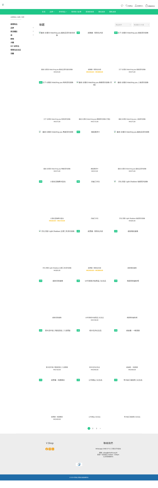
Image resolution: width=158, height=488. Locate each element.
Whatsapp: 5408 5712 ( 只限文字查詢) (108, 449)
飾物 (12, 39)
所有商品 (62, 12)
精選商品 (14, 24)
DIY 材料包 (15, 46)
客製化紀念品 (16, 50)
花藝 (12, 53)
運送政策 (101, 12)
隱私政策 (112, 12)
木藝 (12, 42)
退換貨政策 (90, 12)
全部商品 (13, 17)
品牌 (51, 12)
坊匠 (22, 17)
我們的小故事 (76, 12)
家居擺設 (14, 31)
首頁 (43, 12)
